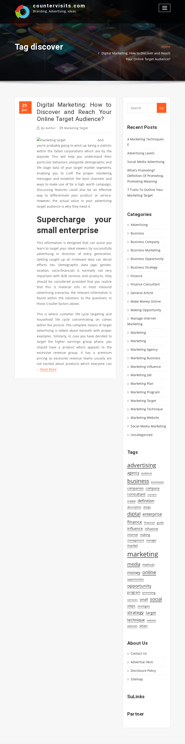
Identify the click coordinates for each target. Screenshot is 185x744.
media (133, 564)
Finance (136, 276)
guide (160, 522)
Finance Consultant (145, 284)
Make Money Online (146, 301)
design (147, 507)
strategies (143, 606)
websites (132, 626)
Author (48, 128)
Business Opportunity (147, 259)
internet (132, 535)
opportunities (135, 579)
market (132, 545)
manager (151, 540)
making (145, 535)
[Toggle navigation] (164, 8)
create (131, 501)
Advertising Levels (141, 153)
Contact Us (139, 653)
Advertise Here (142, 662)
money (133, 572)
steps (131, 606)
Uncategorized (142, 435)
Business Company (145, 242)
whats (143, 626)
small (144, 599)
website (151, 620)
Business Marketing (145, 250)
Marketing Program (145, 392)
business (138, 480)
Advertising (139, 225)
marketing (142, 554)
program (133, 592)
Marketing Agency (144, 349)
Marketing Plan (142, 383)
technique (136, 619)
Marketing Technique (147, 409)
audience (146, 473)
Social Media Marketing (148, 426)
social (156, 599)
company (153, 488)
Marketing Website (145, 417)
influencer (151, 529)
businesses (157, 482)
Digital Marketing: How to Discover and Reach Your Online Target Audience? (74, 111)
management (135, 540)
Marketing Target (76, 128)
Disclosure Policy (143, 670)
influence (135, 528)
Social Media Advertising (145, 162)
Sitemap (137, 679)
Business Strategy (144, 267)
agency (133, 472)
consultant (136, 494)
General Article (142, 293)
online (149, 572)
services (132, 599)
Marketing (138, 332)
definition (146, 500)
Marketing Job (141, 375)
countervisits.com (59, 6)
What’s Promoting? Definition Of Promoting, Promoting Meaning (145, 175)
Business (137, 233)
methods (148, 565)
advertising (141, 465)
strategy (135, 612)
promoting (148, 592)
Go (161, 108)
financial (149, 522)
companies (135, 488)
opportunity (139, 586)
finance (134, 522)
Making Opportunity (146, 310)
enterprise (152, 514)
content (152, 494)
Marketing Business (145, 358)
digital (134, 513)
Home (166, 46)
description (134, 507)
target (151, 612)
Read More (48, 369)
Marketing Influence (146, 366)
